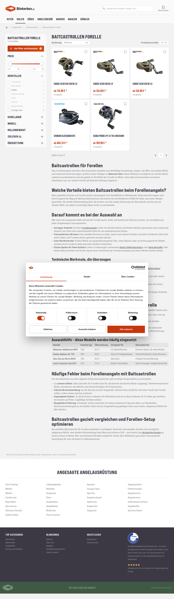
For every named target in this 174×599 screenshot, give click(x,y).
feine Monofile (155, 247)
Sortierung (56, 43)
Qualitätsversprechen (55, 549)
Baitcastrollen (32, 27)
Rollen (20, 19)
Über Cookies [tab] (127, 276)
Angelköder (52, 506)
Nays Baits (10, 502)
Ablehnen (48, 329)
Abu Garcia (11, 506)
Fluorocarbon (53, 515)
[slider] (10, 63)
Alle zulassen (126, 329)
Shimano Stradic (13, 511)
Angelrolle (92, 506)
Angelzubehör (45, 19)
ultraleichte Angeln (151, 433)
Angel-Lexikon (52, 552)
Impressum (92, 539)
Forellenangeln (89, 228)
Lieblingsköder (53, 485)
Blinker (8, 489)
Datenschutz (92, 543)
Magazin (72, 19)
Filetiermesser (135, 489)
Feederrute (11, 498)
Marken (60, 19)
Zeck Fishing (11, 485)
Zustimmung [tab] (46, 277)
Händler (84, 19)
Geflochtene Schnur (138, 502)
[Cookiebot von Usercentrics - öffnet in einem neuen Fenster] (133, 268)
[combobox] (76, 42)
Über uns (50, 543)
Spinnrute (92, 502)
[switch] (72, 318)
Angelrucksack (94, 498)
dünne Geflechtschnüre (131, 247)
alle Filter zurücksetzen (26, 49)
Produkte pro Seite (149, 43)
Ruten (10, 19)
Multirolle (51, 511)
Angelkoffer (134, 506)
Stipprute (92, 511)
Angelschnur (134, 498)
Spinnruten (10, 539)
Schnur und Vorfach (14, 549)
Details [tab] (87, 276)
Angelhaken (52, 502)
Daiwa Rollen (11, 515)
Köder (30, 19)
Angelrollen (17, 27)
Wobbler (50, 489)
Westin (8, 493)
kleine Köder (154, 268)
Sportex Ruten (135, 511)
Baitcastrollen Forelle (51, 27)
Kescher (91, 485)
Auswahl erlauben (87, 329)
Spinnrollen (10, 543)
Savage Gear (93, 489)
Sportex (91, 493)
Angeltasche (134, 493)
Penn (48, 498)
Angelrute (51, 493)
